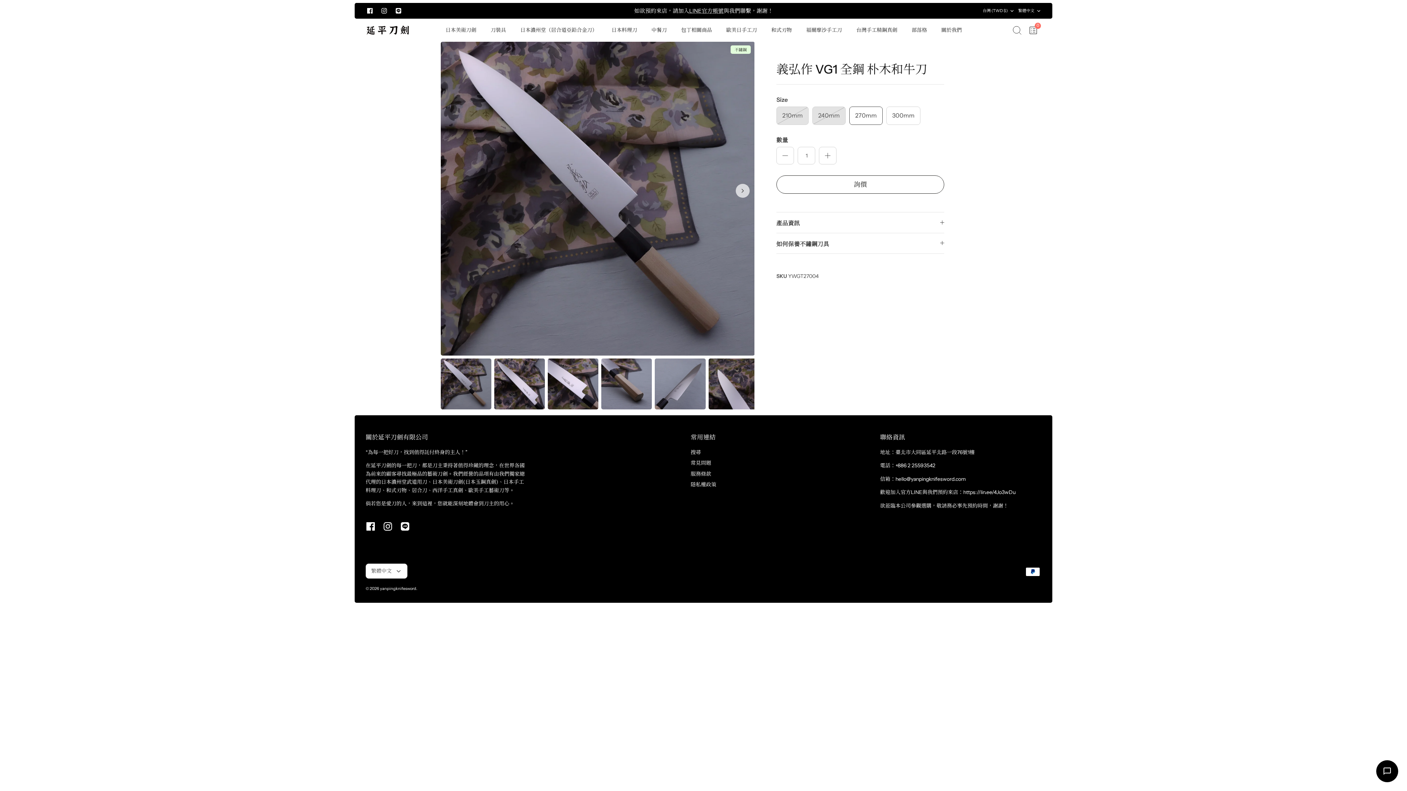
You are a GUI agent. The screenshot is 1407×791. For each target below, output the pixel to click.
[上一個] (512, 10)
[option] (598, 199)
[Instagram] (384, 11)
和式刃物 (781, 30)
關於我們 (951, 30)
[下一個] (894, 10)
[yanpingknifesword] (388, 30)
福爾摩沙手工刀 (824, 30)
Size (782, 99)
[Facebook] (370, 11)
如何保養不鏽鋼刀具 (802, 244)
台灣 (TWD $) (995, 10)
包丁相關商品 (696, 30)
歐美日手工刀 (741, 30)
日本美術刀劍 (461, 30)
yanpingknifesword (398, 588)
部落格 (919, 30)
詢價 (860, 185)
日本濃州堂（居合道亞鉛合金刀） (558, 30)
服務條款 (701, 474)
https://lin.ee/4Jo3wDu (989, 492)
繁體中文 (1026, 10)
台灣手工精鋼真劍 (876, 30)
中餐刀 (659, 30)
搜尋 (696, 452)
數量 (782, 140)
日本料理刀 (624, 30)
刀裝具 (498, 30)
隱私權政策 (703, 484)
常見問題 (701, 463)
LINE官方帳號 (706, 10)
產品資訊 (788, 223)
